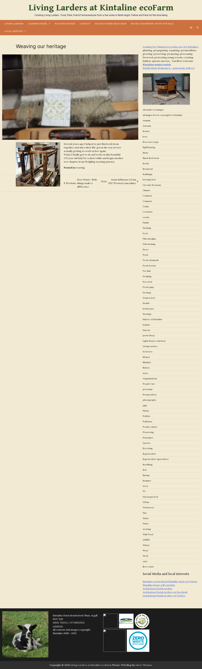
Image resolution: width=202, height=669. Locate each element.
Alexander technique (153, 109)
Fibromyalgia (149, 238)
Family (146, 222)
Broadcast (148, 169)
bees (145, 136)
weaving (80, 167)
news (145, 373)
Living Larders (14, 23)
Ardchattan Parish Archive (157, 588)
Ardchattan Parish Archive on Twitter (164, 595)
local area (147, 351)
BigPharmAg (149, 147)
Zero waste (148, 566)
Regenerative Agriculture (156, 459)
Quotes (146, 443)
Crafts (146, 206)
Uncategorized (150, 497)
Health (146, 303)
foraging (147, 276)
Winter (146, 545)
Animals (146, 120)
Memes (146, 357)
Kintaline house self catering (159, 585)
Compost (147, 195)
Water (146, 523)
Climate (146, 190)
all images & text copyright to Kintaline (162, 115)
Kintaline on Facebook (155, 581)
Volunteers (148, 507)
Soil (144, 470)
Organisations (150, 378)
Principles (148, 437)
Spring (146, 475)
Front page (148, 287)
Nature (146, 367)
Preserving (148, 432)
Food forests (149, 265)
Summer (147, 480)
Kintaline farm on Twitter (182, 581)
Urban (146, 502)
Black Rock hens (151, 158)
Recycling (148, 448)
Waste (146, 518)
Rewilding (148, 464)
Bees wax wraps (151, 142)
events (146, 217)
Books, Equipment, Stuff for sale (152, 23)
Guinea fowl (149, 298)
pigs (145, 405)
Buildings (147, 174)
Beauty (146, 131)
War (145, 513)
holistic (146, 324)
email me (58, 626)
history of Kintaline (152, 319)
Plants (146, 410)
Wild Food (148, 534)
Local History (13, 31)
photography (149, 400)
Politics (146, 416)
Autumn (147, 126)
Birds (145, 152)
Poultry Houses (65, 23)
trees (145, 486)
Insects (146, 330)
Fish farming (149, 244)
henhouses (148, 308)
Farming (147, 228)
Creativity (148, 211)
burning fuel (149, 179)
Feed (145, 233)
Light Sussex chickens (154, 341)
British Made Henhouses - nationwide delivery (169, 68)
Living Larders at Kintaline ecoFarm (101, 8)
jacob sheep (149, 335)
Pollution (147, 421)
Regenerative (149, 453)
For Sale (147, 271)
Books (146, 163)
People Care (149, 383)
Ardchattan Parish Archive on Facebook (165, 592)
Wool (145, 550)
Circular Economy (152, 185)
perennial (147, 389)
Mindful (147, 362)
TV (144, 491)
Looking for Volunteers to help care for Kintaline (170, 46)
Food (145, 255)
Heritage (147, 314)
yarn (145, 561)
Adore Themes (143, 665)
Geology (147, 292)
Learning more (37, 23)
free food (147, 281)
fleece (146, 249)
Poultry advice (150, 427)
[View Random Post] (190, 27)
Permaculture (150, 394)
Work (145, 556)
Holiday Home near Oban (110, 23)
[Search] (197, 27)
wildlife (146, 539)
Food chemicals (151, 260)
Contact (85, 23)
